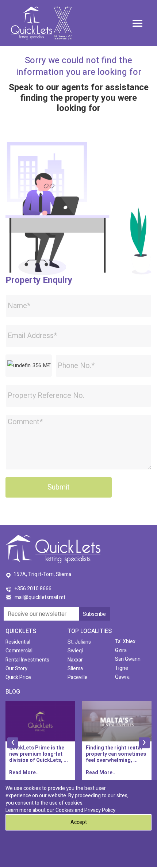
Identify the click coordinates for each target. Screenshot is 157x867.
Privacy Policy (99, 810)
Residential (17, 642)
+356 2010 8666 (33, 588)
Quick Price (18, 677)
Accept (78, 822)
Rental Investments (27, 660)
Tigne (121, 668)
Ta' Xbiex (125, 641)
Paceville (78, 677)
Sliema (75, 668)
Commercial (18, 651)
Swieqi (75, 651)
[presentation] (12, 742)
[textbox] (28, 365)
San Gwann (128, 659)
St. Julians (79, 642)
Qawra (122, 677)
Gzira (121, 650)
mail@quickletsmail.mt (40, 597)
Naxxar (75, 660)
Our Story (16, 668)
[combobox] (28, 365)
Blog (12, 691)
